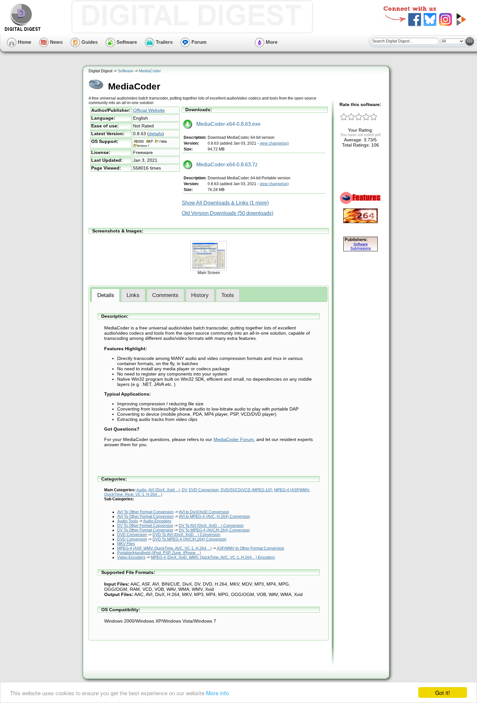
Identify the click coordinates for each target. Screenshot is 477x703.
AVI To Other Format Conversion (145, 512)
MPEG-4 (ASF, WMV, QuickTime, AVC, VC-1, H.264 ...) (164, 548)
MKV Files (126, 544)
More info (217, 693)
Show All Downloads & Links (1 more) (225, 203)
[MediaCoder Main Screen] (208, 269)
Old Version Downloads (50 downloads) (227, 213)
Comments (165, 295)
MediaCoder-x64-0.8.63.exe (226, 124)
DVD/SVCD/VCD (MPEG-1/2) (246, 490)
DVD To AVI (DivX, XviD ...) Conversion (186, 534)
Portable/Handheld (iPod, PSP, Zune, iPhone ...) (159, 553)
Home (24, 42)
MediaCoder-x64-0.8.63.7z (225, 164)
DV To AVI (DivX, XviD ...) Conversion (211, 525)
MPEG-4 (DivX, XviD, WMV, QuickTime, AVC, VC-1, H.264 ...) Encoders (213, 557)
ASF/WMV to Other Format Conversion (250, 548)
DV (184, 490)
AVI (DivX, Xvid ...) (164, 490)
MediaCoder (150, 71)
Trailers (163, 42)
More (270, 42)
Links (133, 295)
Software (126, 42)
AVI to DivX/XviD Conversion (204, 512)
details (155, 133)
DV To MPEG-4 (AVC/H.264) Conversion (214, 530)
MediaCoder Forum (234, 439)
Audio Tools (127, 521)
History (200, 295)
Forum (198, 42)
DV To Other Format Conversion (145, 525)
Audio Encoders (157, 521)
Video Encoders (131, 557)
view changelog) (274, 143)
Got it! (442, 692)
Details (105, 295)
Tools (227, 295)
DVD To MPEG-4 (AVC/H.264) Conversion (189, 539)
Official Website (149, 110)
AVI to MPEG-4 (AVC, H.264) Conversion (214, 516)
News (56, 42)
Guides (89, 42)
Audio (141, 490)
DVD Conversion (204, 490)
